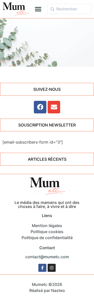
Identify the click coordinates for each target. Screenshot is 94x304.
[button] (38, 9)
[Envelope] (54, 107)
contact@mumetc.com (47, 256)
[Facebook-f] (42, 268)
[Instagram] (52, 268)
